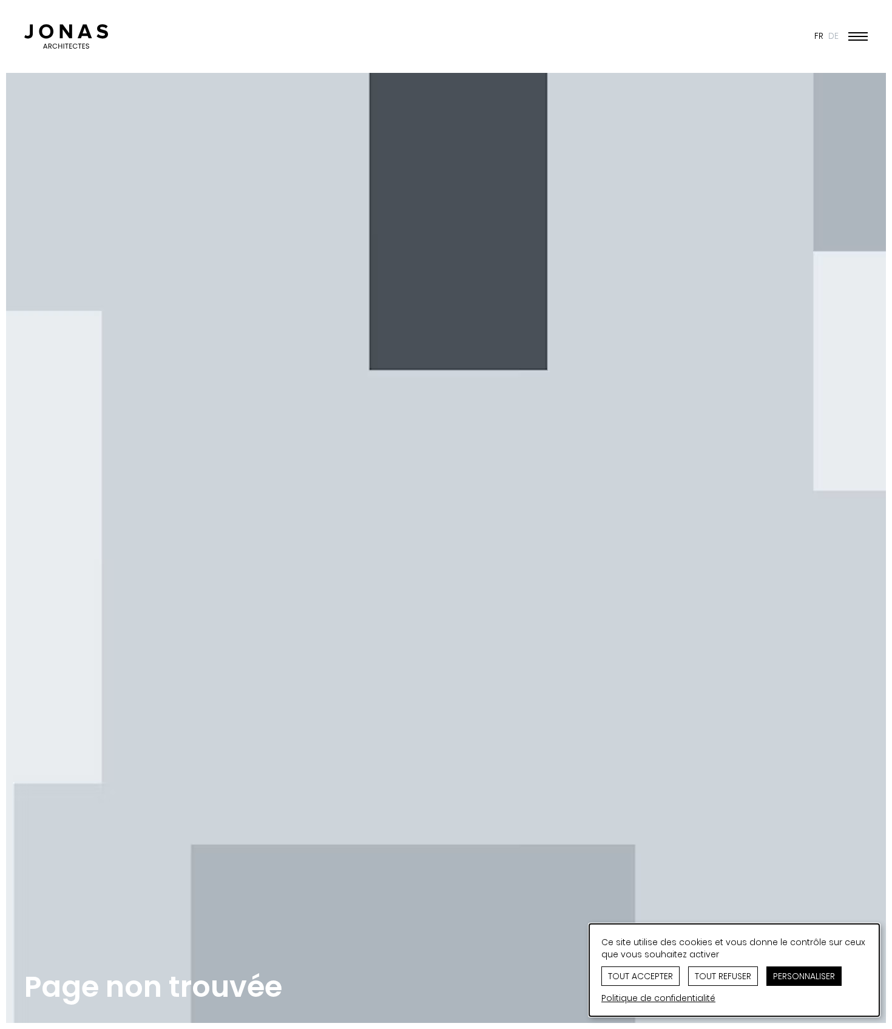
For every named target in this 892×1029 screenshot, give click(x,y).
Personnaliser (804, 976)
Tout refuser (723, 976)
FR (818, 35)
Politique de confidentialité (658, 998)
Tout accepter (640, 976)
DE (833, 35)
